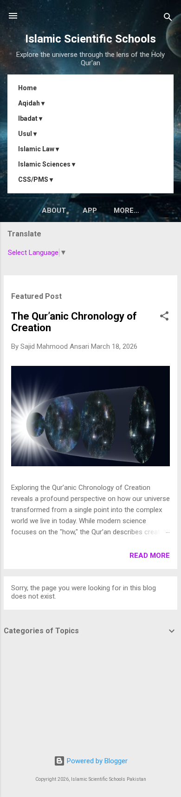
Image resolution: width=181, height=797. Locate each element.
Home (27, 88)
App (90, 210)
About (54, 210)
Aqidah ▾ (31, 103)
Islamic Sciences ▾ (46, 164)
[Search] (168, 19)
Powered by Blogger (96, 761)
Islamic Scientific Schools (90, 38)
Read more (149, 555)
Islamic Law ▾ (38, 149)
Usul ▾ (27, 133)
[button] (164, 317)
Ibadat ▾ (30, 118)
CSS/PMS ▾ (35, 179)
